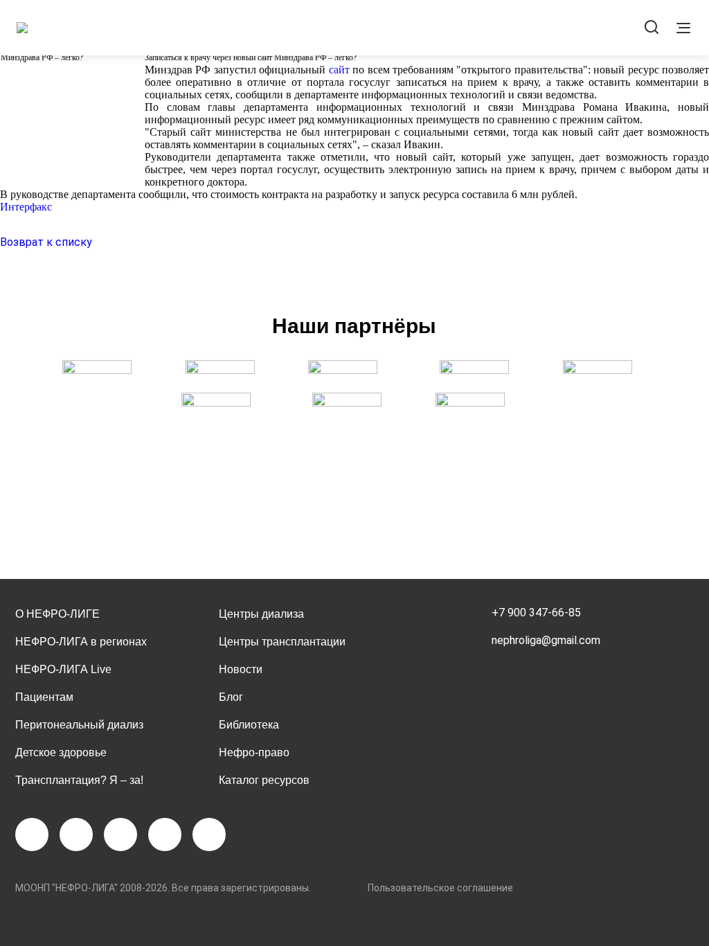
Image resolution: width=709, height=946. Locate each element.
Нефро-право (254, 752)
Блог (231, 697)
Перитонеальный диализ (79, 725)
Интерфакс (26, 207)
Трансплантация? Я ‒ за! (79, 780)
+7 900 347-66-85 (536, 612)
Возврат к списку (46, 242)
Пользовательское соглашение (440, 887)
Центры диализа (261, 614)
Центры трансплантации (282, 642)
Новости (240, 669)
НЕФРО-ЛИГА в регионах (81, 642)
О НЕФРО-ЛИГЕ (57, 614)
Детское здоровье (61, 752)
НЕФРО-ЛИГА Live (63, 669)
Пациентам (44, 697)
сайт (339, 69)
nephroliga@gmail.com (546, 640)
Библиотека (249, 725)
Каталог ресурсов (264, 780)
